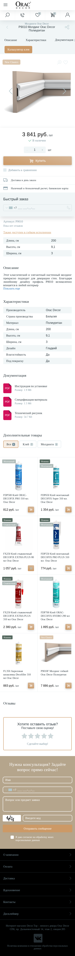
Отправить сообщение (38, 828)
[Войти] (67, 15)
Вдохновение (11, 890)
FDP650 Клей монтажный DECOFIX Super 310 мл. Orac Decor (55, 498)
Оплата (7, 866)
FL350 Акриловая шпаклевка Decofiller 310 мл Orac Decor (17, 674)
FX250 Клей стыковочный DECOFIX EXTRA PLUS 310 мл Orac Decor (17, 616)
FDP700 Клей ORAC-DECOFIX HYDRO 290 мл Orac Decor (55, 616)
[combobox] (10, 208)
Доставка (9, 878)
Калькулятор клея (18, 49)
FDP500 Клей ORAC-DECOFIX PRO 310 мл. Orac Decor (16, 498)
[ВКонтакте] (38, 938)
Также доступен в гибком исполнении (27, 232)
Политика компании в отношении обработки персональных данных (37, 947)
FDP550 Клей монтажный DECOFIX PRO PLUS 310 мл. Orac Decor (55, 557)
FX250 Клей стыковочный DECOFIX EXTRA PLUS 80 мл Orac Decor (18, 557)
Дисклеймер (11, 913)
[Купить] (31, 510)
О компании (11, 854)
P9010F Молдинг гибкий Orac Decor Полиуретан (54, 673)
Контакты (9, 902)
